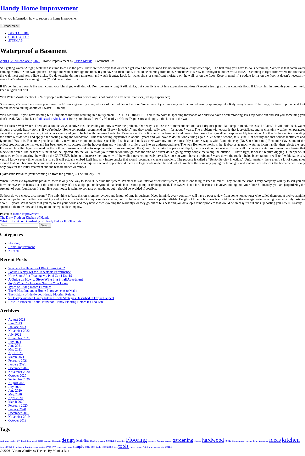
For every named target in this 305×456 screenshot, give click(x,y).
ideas (275, 440)
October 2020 (17, 375)
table (98, 447)
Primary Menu (10, 25)
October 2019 (17, 420)
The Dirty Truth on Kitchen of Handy (24, 217)
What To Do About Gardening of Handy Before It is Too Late (40, 221)
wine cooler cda (156, 447)
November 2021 (19, 338)
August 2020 (16, 383)
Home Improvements (242, 441)
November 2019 (19, 416)
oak (36, 447)
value (132, 447)
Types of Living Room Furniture (29, 287)
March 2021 (16, 357)
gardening (183, 440)
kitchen (291, 439)
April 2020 (15, 398)
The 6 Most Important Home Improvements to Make (42, 290)
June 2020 (15, 390)
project (42, 447)
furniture (152, 441)
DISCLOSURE (18, 33)
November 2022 (19, 330)
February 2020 (18, 405)
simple (78, 446)
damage (47, 441)
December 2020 (18, 368)
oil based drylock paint (53, 118)
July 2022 (14, 334)
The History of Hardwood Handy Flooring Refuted (42, 294)
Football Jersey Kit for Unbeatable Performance (39, 272)
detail (79, 440)
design (68, 440)
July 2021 (14, 342)
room (69, 447)
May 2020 (15, 394)
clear (40, 440)
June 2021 (15, 345)
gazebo (197, 441)
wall (145, 446)
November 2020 (19, 372)
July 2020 (14, 387)
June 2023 (15, 323)
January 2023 (17, 327)
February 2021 (18, 360)
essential (121, 441)
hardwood (213, 440)
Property (51, 446)
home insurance (260, 441)
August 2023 (16, 319)
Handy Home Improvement (39, 8)
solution (90, 446)
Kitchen (13, 251)
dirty (86, 440)
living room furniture (23, 447)
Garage (160, 441)
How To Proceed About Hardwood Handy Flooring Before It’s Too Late (56, 302)
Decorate (56, 441)
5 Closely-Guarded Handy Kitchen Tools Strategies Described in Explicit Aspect (61, 298)
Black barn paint (29, 441)
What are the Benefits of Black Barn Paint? (36, 268)
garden (168, 441)
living (8, 446)
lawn (2, 447)
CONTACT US (18, 37)
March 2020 (16, 401)
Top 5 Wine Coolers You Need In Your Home (38, 283)
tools (123, 446)
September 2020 (19, 379)
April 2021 (15, 353)
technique (107, 446)
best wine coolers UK (10, 441)
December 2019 (18, 413)
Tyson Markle (83, 61)
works (168, 446)
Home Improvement (26, 214)
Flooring (14, 243)
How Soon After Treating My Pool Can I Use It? (40, 275)
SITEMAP (15, 40)
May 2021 (15, 349)
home (228, 440)
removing (61, 447)
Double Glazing (97, 441)
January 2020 (17, 409)
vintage (139, 447)
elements (111, 440)
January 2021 (17, 364)
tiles (115, 447)
